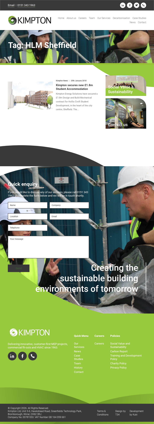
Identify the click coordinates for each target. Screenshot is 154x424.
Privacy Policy (118, 367)
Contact (142, 22)
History (78, 367)
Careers (82, 18)
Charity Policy (118, 363)
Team (92, 18)
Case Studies (139, 18)
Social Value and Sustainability (120, 345)
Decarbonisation (121, 18)
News (133, 22)
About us (71, 18)
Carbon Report (119, 351)
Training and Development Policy (126, 357)
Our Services (103, 18)
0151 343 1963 (26, 5)
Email (11, 5)
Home (61, 18)
